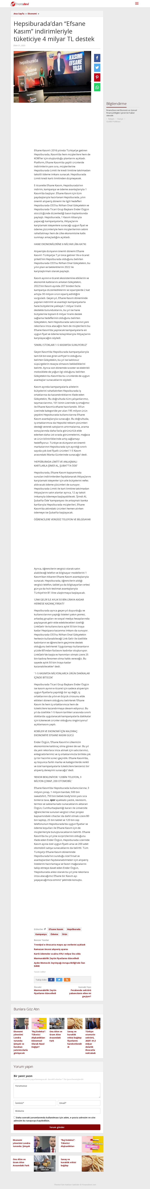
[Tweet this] (97, 68)
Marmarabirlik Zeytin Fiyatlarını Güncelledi (56, 958)
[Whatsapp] (97, 87)
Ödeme (54, 934)
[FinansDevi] (20, 3)
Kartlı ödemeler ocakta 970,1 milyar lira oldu (57, 953)
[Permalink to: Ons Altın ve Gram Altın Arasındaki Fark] (57, 1023)
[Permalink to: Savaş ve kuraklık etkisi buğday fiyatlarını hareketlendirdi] (74, 1023)
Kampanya (41, 934)
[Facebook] (52, 979)
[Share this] (97, 58)
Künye (120, 119)
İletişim (111, 119)
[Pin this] (97, 77)
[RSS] (68, 979)
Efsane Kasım (56, 929)
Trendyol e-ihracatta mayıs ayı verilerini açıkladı (59, 944)
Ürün (64, 934)
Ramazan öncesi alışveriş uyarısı (51, 949)
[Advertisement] (62, 126)
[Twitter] (60, 979)
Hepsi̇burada (73, 929)
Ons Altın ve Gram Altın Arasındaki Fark (21, 1162)
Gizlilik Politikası (113, 121)
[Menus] (136, 3)
